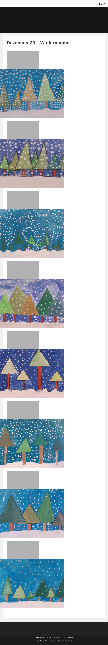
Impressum (68, 637)
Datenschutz (40, 637)
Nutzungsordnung (54, 637)
